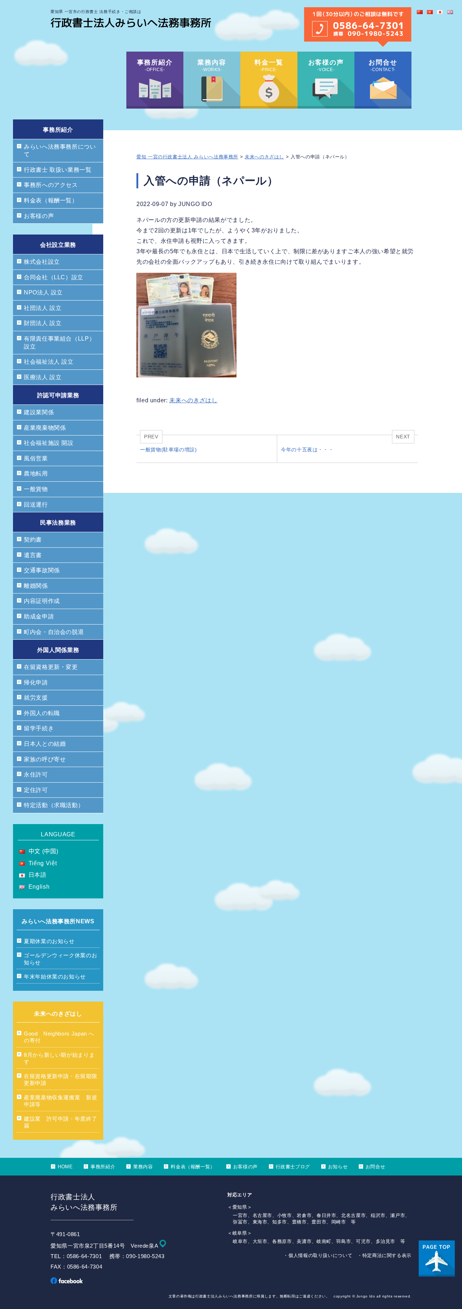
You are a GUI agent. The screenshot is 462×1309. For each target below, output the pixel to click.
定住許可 (36, 790)
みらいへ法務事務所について (60, 151)
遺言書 (33, 555)
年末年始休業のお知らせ (55, 976)
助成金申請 (39, 616)
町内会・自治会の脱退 (54, 632)
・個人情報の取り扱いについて (317, 1255)
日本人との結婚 (45, 744)
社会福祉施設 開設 (49, 443)
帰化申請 (36, 682)
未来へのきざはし (264, 156)
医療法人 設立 (42, 377)
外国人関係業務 (58, 650)
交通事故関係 (42, 570)
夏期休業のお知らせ (49, 941)
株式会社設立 (42, 262)
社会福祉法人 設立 (49, 362)
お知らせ (338, 1166)
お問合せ (375, 1166)
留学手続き (39, 728)
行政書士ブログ (293, 1166)
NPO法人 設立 (43, 292)
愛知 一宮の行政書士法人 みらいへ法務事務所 (187, 156)
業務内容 (143, 1166)
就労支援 (36, 698)
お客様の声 (39, 216)
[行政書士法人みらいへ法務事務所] (131, 25)
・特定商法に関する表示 (384, 1255)
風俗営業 (36, 458)
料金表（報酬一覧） (51, 200)
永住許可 (36, 774)
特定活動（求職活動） (54, 805)
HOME (65, 1166)
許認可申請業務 (58, 395)
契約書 (33, 540)
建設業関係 (39, 412)
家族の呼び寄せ (45, 759)
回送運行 (36, 505)
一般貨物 (36, 489)
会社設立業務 (58, 245)
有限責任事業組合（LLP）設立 (59, 343)
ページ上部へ (437, 1258)
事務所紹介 (58, 130)
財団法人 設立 (42, 323)
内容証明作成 (42, 601)
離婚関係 (36, 586)
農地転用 (36, 473)
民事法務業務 (58, 523)
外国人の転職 (42, 713)
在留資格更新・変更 (51, 667)
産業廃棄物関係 (45, 428)
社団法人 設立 (42, 308)
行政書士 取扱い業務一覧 (58, 170)
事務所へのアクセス (51, 185)
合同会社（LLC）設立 (53, 277)
